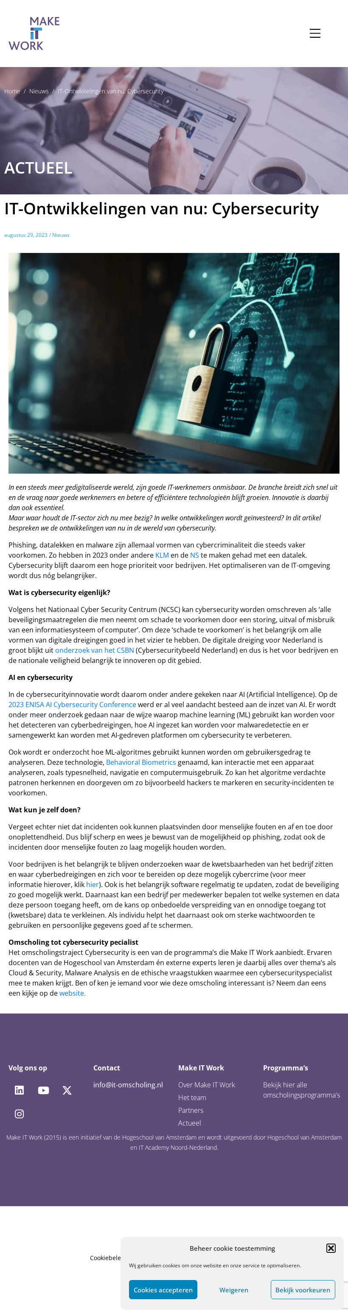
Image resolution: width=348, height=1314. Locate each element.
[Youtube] (42, 1090)
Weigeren (233, 1290)
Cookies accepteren (163, 1290)
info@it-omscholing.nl (128, 1084)
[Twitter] (67, 1090)
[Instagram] (19, 1114)
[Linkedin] (19, 1090)
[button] (331, 1248)
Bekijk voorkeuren (302, 1290)
